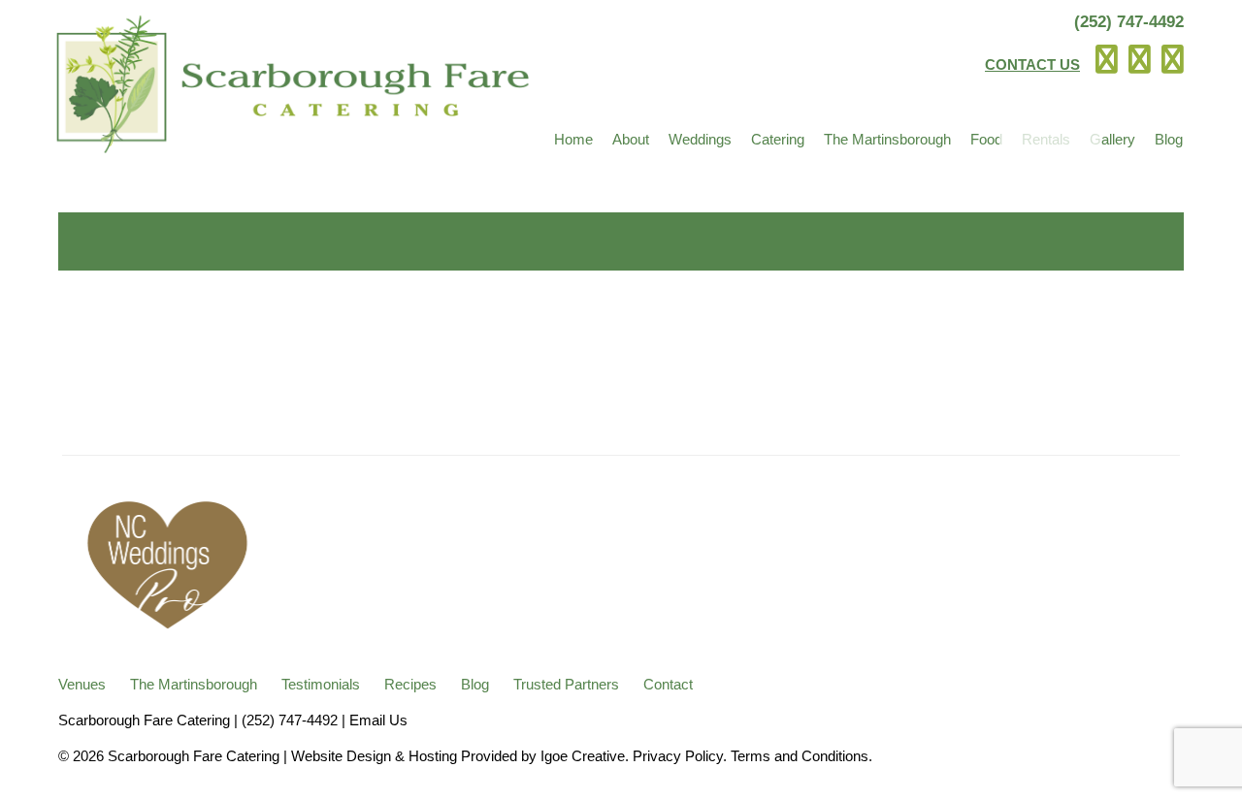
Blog (1169, 139)
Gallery (1112, 139)
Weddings (700, 139)
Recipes (410, 684)
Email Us (378, 720)
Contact (668, 684)
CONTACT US (1032, 64)
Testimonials (320, 684)
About (630, 139)
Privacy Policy (678, 756)
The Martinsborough (887, 139)
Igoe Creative (582, 756)
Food (986, 139)
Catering (777, 139)
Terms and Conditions (799, 756)
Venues (82, 684)
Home (573, 139)
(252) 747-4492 (1129, 22)
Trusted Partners (566, 684)
